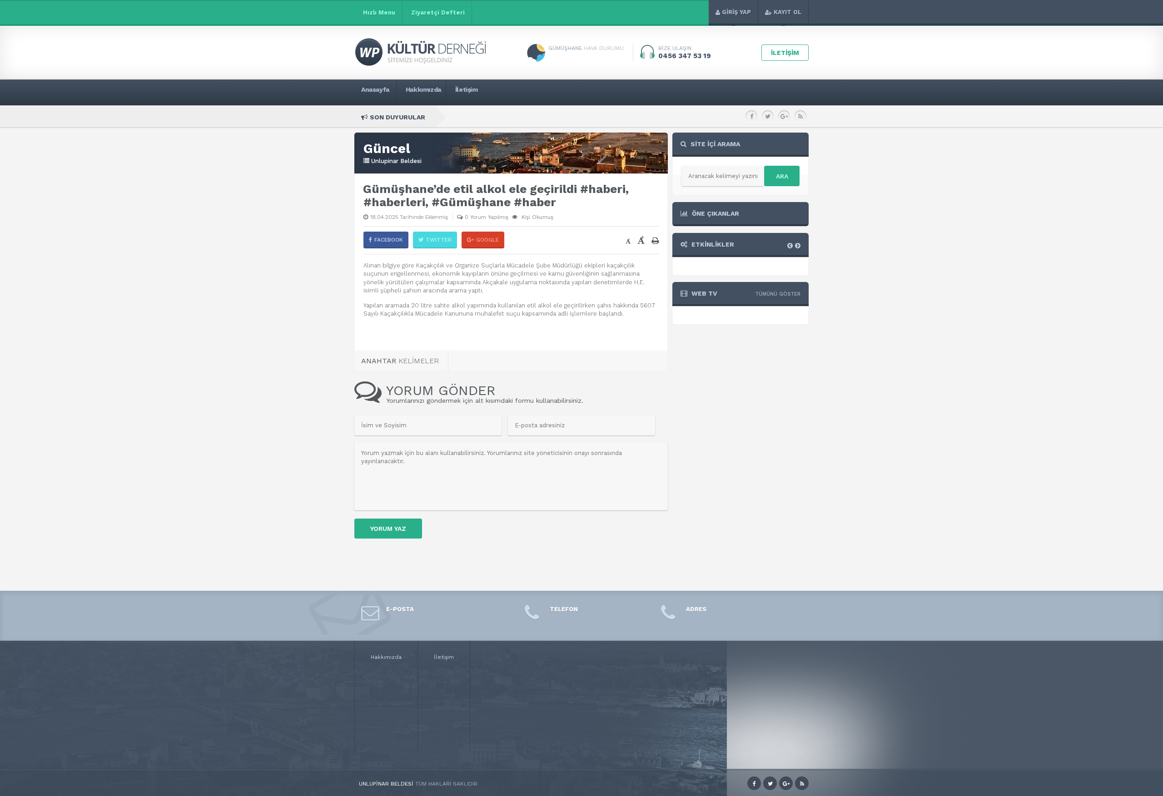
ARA (782, 176)
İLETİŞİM (785, 52)
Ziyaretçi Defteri (438, 12)
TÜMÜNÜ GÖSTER (777, 294)
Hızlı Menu (379, 12)
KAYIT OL (787, 12)
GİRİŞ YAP (736, 12)
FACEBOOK (388, 240)
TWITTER (439, 240)
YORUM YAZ (388, 528)
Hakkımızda (386, 657)
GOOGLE (487, 240)
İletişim (444, 657)
